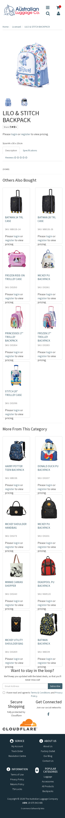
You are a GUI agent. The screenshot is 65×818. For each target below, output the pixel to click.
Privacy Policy (17, 779)
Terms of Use (17, 774)
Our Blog (48, 756)
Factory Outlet (48, 751)
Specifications (30, 150)
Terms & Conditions (40, 692)
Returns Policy (17, 784)
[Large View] (8, 102)
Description (11, 150)
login (14, 134)
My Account (17, 746)
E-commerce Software (29, 808)
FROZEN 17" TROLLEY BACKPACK (44, 337)
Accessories (48, 781)
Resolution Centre (17, 756)
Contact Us (47, 760)
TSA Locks (17, 789)
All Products (48, 786)
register (25, 134)
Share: (7, 127)
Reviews (9, 157)
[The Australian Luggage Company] (22, 10)
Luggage (48, 776)
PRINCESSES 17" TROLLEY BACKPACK (14, 337)
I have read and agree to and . (34, 694)
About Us (47, 746)
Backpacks (47, 791)
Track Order (17, 751)
